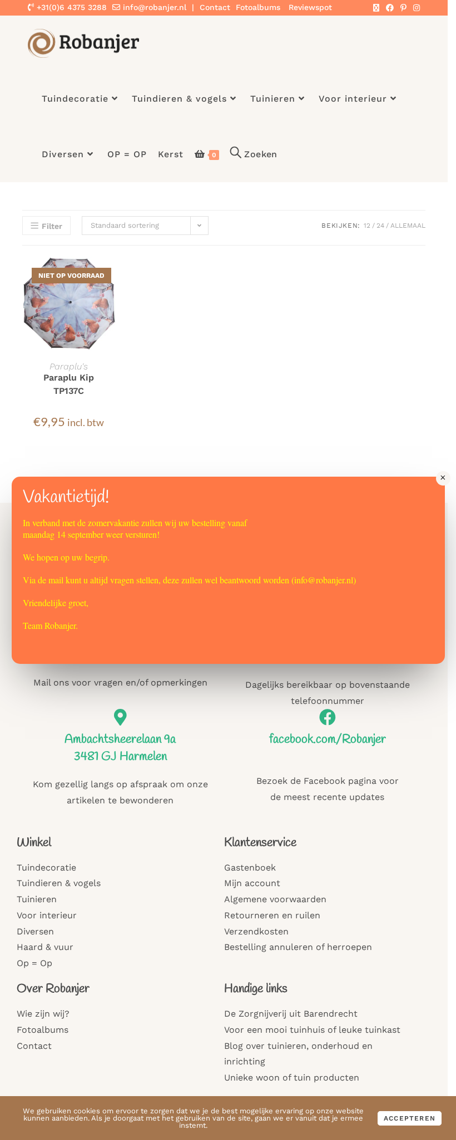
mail (55, 580)
